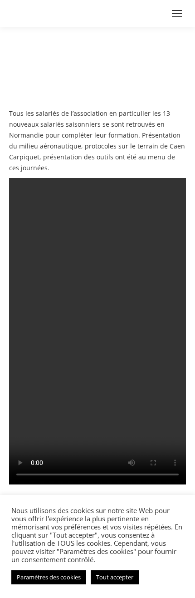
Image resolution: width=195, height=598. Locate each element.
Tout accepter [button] (114, 577)
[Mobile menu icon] (177, 14)
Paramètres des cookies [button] (49, 577)
